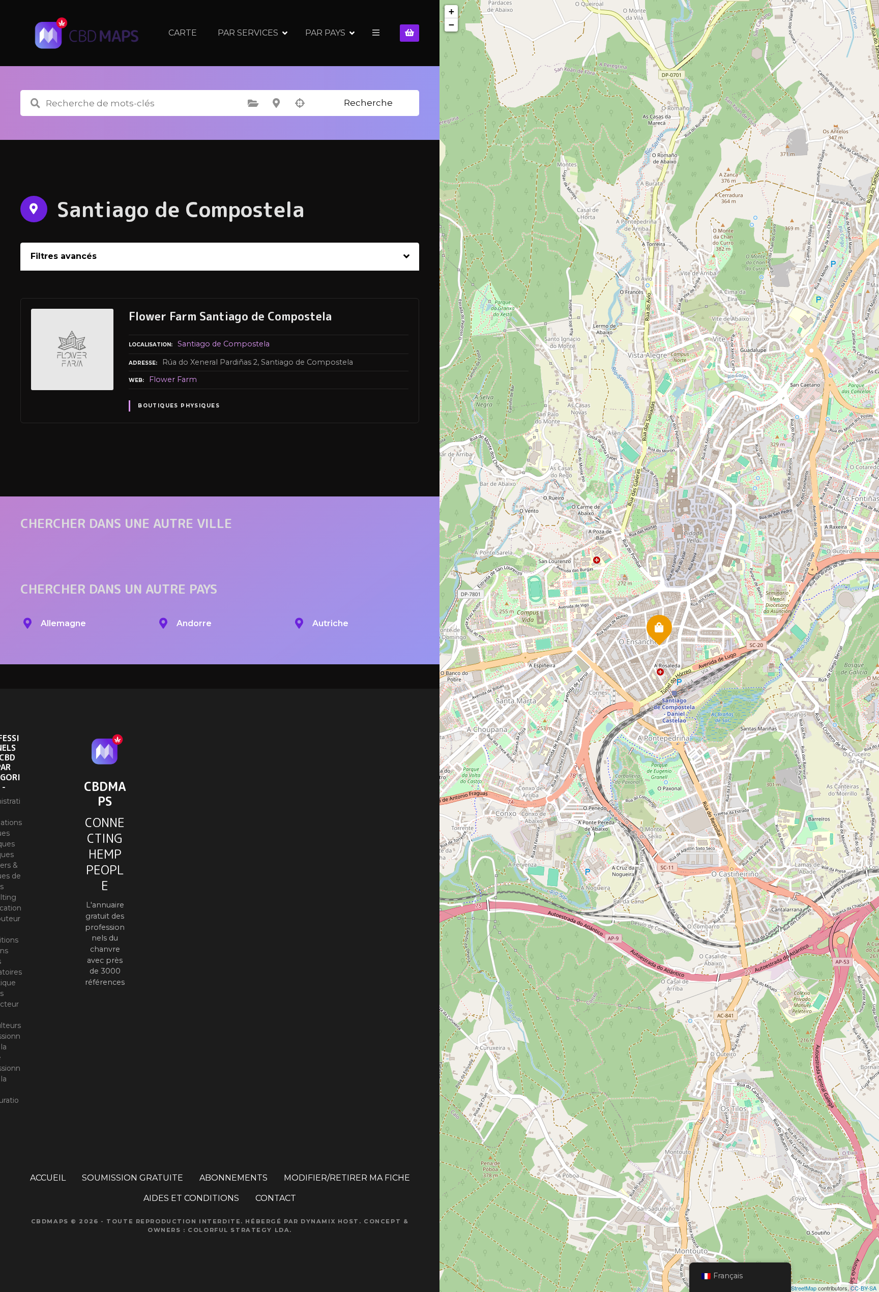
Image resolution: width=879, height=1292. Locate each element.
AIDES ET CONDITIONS (191, 1198)
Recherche (368, 103)
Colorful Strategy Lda (238, 1230)
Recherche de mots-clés (35, 103)
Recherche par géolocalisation (299, 103)
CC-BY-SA (863, 1288)
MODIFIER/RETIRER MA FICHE (347, 1178)
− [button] (451, 24)
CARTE (182, 33)
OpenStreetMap (796, 1288)
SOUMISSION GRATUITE (132, 1178)
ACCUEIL (48, 1178)
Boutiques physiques (179, 405)
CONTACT (275, 1198)
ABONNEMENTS (233, 1178)
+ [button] (451, 11)
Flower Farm (173, 379)
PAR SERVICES (248, 33)
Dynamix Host (330, 1221)
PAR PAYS (325, 33)
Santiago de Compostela (224, 343)
